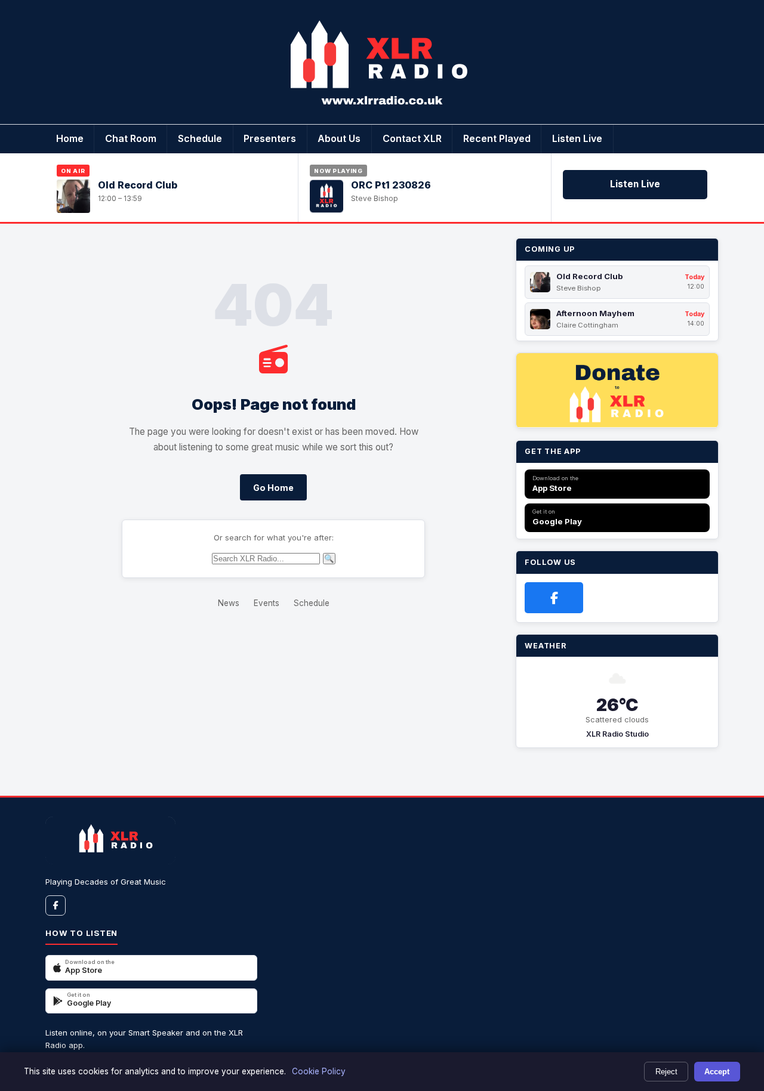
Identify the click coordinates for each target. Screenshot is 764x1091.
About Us (339, 138)
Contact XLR (412, 138)
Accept (716, 1071)
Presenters (270, 138)
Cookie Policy (319, 1071)
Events (266, 603)
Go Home (273, 488)
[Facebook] (554, 597)
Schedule (200, 138)
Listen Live (577, 138)
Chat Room (130, 138)
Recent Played (497, 138)
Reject (666, 1071)
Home (70, 138)
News (228, 603)
